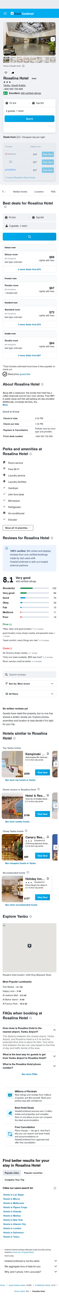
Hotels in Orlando (12, 1211)
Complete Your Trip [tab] (14, 1179)
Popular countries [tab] (33, 1172)
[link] (20, 780)
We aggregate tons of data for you (23, 1266)
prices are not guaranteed (23, 1252)
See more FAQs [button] (29, 1074)
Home (2, 1285)
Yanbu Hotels (19, 1291)
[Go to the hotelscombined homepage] (22, 13)
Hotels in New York (13, 1219)
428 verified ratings (31, 93)
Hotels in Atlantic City (14, 1224)
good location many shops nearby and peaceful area (29, 634)
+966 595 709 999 (13, 89)
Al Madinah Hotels (42, 1285)
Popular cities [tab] (12, 1172)
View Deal (43, 772)
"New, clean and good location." (23, 628)
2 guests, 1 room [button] (15, 111)
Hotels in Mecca (11, 1198)
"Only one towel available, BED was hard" (28, 657)
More (5, 404)
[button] (5, 13)
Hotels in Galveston (13, 1232)
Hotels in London (12, 1228)
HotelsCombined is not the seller (22, 1261)
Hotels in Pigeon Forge (15, 1207)
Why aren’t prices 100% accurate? (23, 1271)
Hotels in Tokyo (11, 1236)
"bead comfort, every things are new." (26, 640)
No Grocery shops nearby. (20, 652)
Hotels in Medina (12, 1215)
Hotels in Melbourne (13, 1203)
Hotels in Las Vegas (13, 1194)
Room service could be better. (22, 661)
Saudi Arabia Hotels (17, 1285)
